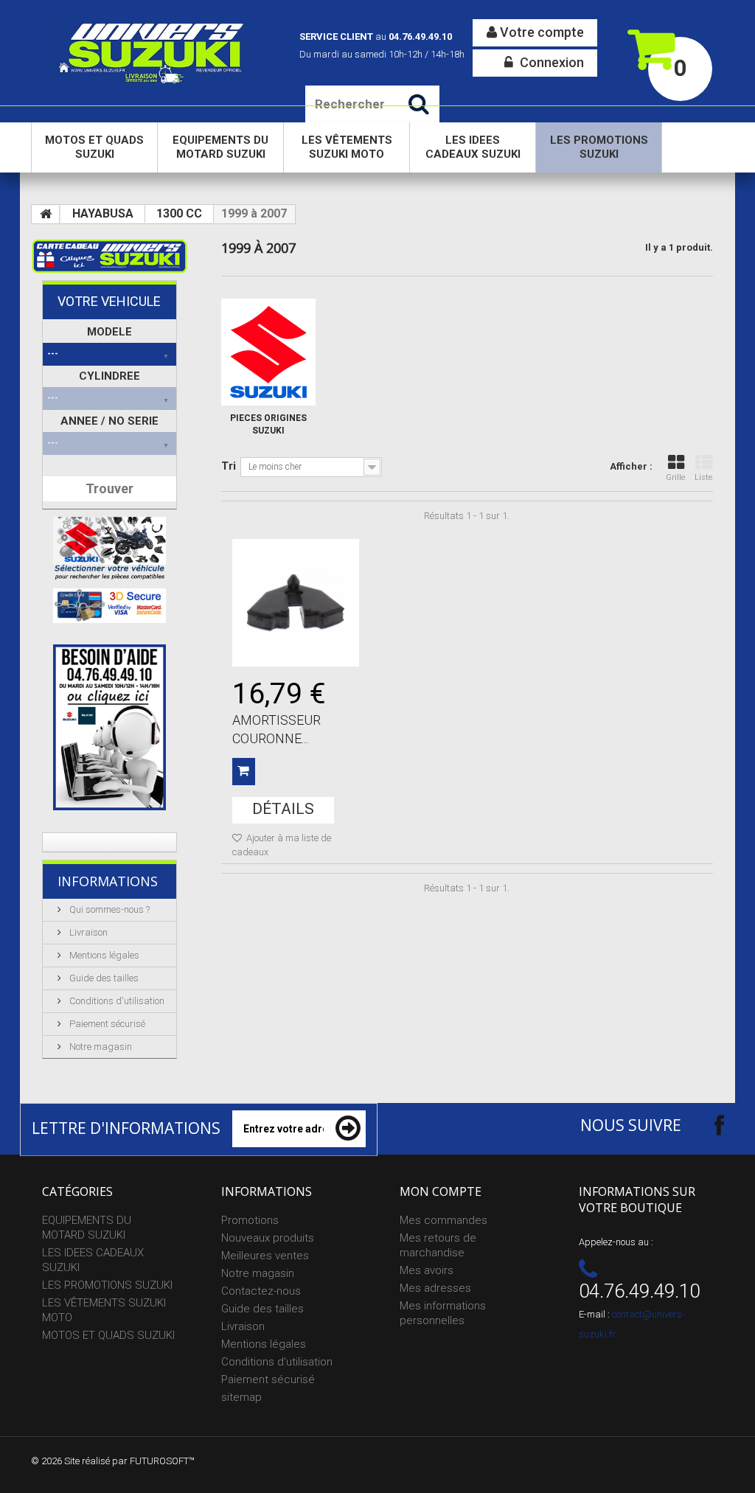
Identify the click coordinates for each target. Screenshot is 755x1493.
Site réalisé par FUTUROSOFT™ (129, 1460)
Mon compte (440, 1191)
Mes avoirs (426, 1270)
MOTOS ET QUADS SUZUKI (94, 147)
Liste (704, 477)
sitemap (241, 1397)
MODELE (109, 331)
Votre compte (540, 32)
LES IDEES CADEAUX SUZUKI (473, 147)
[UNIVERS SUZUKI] (152, 52)
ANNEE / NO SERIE (109, 421)
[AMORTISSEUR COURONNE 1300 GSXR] (295, 602)
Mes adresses (435, 1288)
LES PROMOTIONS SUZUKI (599, 147)
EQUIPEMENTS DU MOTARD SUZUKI (220, 147)
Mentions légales (103, 955)
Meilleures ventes (265, 1255)
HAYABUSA (102, 213)
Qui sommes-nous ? (108, 909)
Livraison (87, 932)
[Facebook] (706, 1125)
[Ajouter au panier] (243, 771)
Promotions (250, 1220)
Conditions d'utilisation (115, 1000)
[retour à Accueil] (46, 214)
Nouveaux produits (267, 1238)
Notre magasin (99, 1046)
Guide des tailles (103, 978)
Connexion (550, 62)
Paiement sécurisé (106, 1023)
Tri (228, 466)
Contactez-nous (261, 1291)
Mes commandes (443, 1220)
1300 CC (179, 213)
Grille (676, 477)
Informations (108, 881)
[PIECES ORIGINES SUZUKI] (268, 352)
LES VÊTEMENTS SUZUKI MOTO (347, 147)
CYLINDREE (109, 376)
